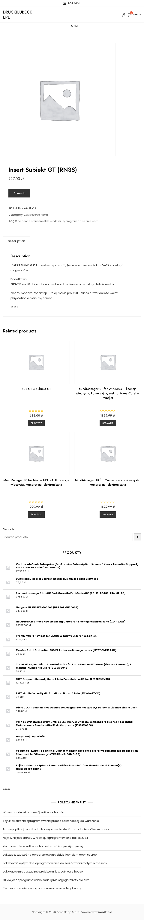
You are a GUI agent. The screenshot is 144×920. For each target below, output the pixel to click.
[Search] (137, 537)
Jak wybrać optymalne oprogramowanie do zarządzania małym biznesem (55, 863)
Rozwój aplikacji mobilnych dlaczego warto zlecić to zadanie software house (56, 829)
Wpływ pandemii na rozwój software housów (34, 812)
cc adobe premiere (30, 221)
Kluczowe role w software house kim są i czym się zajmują (43, 846)
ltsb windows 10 (54, 221)
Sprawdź (19, 193)
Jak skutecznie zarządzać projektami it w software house (43, 871)
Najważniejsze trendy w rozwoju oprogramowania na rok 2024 (45, 838)
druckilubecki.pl (17, 14)
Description (16, 241)
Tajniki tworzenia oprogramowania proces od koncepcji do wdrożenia (51, 821)
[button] (72, 26)
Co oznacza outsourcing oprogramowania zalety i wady (42, 888)
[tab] (16, 241)
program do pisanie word (82, 221)
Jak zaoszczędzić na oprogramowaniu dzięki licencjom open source (50, 855)
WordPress (105, 912)
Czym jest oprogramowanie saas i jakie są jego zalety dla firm (46, 880)
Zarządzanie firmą (36, 215)
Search (8, 529)
